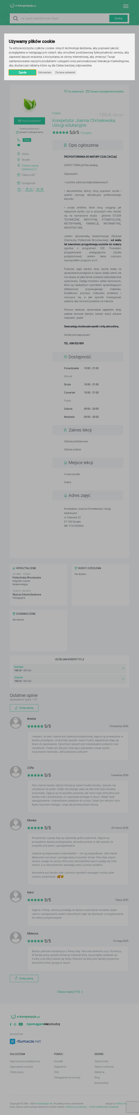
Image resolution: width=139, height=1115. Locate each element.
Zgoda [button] (22, 72)
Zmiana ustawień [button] (65, 72)
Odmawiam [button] (45, 72)
